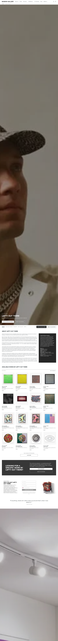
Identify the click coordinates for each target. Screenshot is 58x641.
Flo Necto (4, 446)
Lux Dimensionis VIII (33, 426)
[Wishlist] (56, 1)
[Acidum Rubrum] (36, 379)
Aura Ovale (45, 446)
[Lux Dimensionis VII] (8, 418)
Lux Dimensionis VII (5, 426)
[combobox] (23, 488)
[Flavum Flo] (22, 379)
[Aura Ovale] (49, 438)
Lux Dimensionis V (19, 426)
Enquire (3, 390)
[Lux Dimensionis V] (22, 418)
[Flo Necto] (8, 438)
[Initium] (49, 418)
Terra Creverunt (33, 407)
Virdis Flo (4, 387)
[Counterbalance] (22, 438)
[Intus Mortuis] (8, 398)
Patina (44, 407)
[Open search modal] (54, 1)
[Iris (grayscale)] (36, 438)
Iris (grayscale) (33, 446)
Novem (44, 387)
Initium (44, 426)
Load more (29, 455)
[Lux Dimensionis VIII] (36, 418)
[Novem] (49, 379)
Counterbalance (19, 446)
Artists (3, 3)
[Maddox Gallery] (8, 1)
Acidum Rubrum (32, 387)
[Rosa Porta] (22, 398)
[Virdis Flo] (8, 379)
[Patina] (49, 398)
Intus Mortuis (4, 407)
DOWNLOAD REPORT (29, 489)
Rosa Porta (18, 407)
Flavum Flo (18, 387)
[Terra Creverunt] (36, 398)
